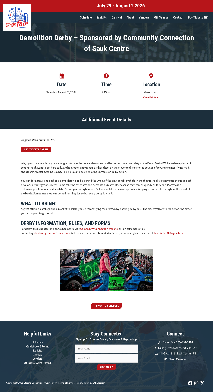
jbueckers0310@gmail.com (169, 233)
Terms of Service (66, 382)
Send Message (177, 359)
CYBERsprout (99, 382)
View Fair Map (151, 97)
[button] (85, 17)
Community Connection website (99, 228)
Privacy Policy (50, 382)
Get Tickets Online (36, 149)
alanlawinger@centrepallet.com (52, 233)
